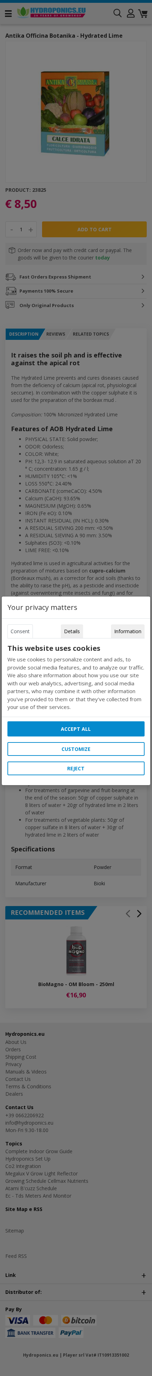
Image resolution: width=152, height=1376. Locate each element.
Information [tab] (127, 631)
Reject (75, 768)
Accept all (76, 729)
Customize (76, 749)
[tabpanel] (75, 677)
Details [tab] (72, 631)
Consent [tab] (20, 631)
